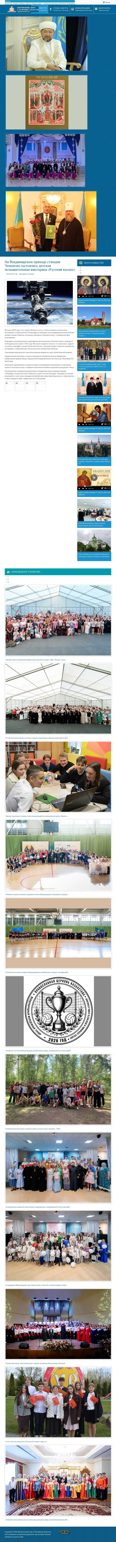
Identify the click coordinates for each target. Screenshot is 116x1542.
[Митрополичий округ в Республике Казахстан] (23, 9)
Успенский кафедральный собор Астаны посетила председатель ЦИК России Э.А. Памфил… (92, 366)
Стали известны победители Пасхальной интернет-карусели (26, 1441)
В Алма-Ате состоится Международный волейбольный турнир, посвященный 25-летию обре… (39, 1051)
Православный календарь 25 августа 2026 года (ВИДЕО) (94, 301)
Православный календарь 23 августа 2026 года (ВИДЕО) (94, 494)
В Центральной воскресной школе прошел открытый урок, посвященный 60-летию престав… (38, 1207)
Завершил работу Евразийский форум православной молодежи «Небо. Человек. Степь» (36, 660)
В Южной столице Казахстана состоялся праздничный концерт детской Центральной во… (37, 1520)
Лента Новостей (94, 263)
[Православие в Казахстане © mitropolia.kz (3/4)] (30, 386)
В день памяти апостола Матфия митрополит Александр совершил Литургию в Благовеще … (93, 556)
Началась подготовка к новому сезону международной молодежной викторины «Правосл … (37, 816)
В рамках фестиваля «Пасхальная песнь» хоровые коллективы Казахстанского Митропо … (36, 1363)
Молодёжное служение (26, 274)
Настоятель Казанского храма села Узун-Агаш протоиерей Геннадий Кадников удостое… (94, 399)
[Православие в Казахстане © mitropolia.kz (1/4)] (10, 386)
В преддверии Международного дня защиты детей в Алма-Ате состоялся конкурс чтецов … (37, 1285)
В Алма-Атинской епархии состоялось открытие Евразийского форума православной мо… (37, 738)
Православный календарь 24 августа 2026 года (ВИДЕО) (94, 430)
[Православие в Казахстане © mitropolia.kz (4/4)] (40, 386)
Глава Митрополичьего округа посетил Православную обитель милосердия (91, 524)
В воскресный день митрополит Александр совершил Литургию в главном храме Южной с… (94, 461)
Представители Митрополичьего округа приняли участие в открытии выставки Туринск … (92, 333)
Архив (107, 2)
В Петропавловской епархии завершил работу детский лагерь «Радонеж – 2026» (33, 1129)
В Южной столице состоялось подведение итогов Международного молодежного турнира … (37, 894)
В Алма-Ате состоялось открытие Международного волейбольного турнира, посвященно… (38, 972)
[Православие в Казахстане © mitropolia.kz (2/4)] (20, 386)
